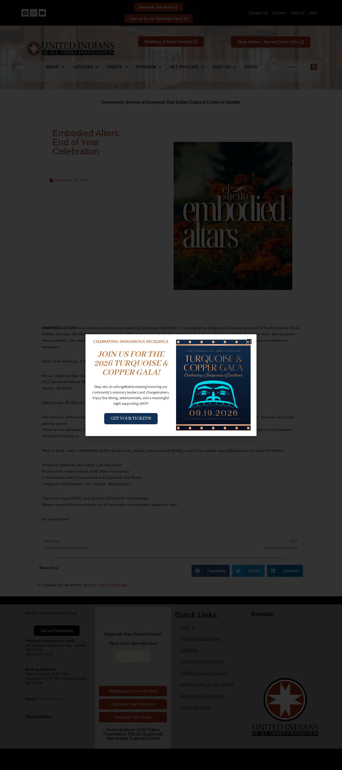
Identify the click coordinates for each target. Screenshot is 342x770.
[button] (249, 342)
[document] (171, 385)
